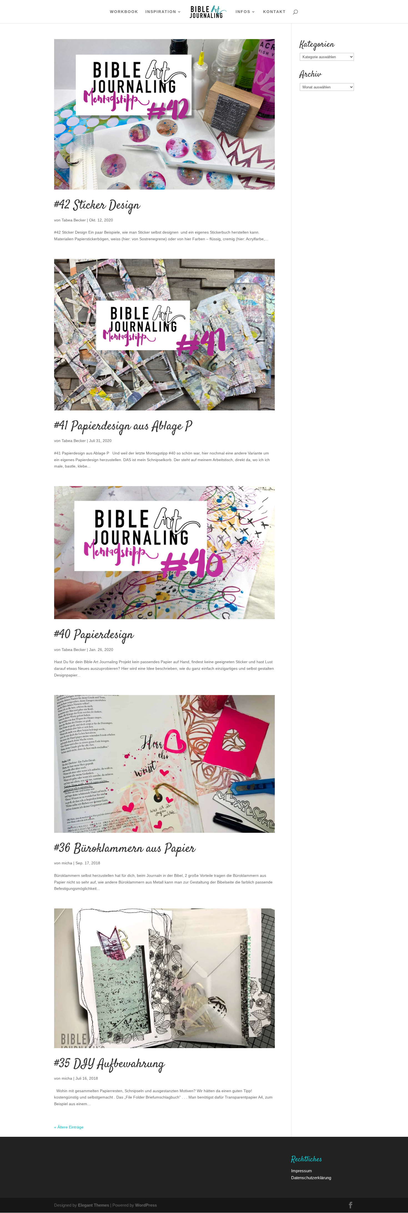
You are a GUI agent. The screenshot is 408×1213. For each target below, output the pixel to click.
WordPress (146, 1205)
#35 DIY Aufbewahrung (109, 1064)
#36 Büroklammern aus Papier (124, 849)
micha (67, 862)
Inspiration (160, 12)
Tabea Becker (74, 220)
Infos (243, 12)
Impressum (301, 1170)
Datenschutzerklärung (311, 1177)
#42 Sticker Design (97, 205)
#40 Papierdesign (93, 635)
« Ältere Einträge (69, 1127)
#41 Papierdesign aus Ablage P (123, 426)
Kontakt (274, 12)
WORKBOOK (124, 12)
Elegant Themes (93, 1205)
